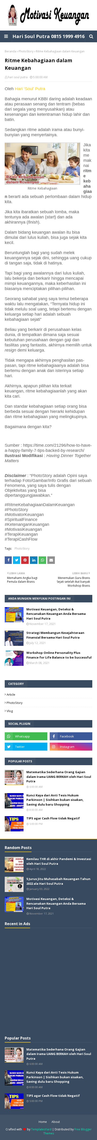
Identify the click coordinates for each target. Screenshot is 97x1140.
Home (43, 1122)
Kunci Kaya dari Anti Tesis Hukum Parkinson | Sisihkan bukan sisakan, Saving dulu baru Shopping (55, 800)
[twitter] (26, 747)
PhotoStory (26, 51)
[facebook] (71, 736)
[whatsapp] (26, 736)
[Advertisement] (48, 981)
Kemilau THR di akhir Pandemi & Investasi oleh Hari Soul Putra (58, 861)
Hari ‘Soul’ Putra (30, 88)
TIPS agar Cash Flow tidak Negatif (53, 818)
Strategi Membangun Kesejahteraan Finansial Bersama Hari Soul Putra (55, 635)
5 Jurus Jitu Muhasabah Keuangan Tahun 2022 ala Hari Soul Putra (58, 881)
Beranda (10, 51)
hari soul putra (18, 77)
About (56, 1122)
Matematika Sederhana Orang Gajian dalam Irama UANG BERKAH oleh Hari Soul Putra (58, 776)
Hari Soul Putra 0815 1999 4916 (48, 36)
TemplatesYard (41, 1129)
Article (11, 694)
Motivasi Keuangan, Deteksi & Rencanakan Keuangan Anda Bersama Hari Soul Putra (56, 613)
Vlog (10, 711)
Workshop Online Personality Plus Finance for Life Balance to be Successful (59, 655)
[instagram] (71, 747)
